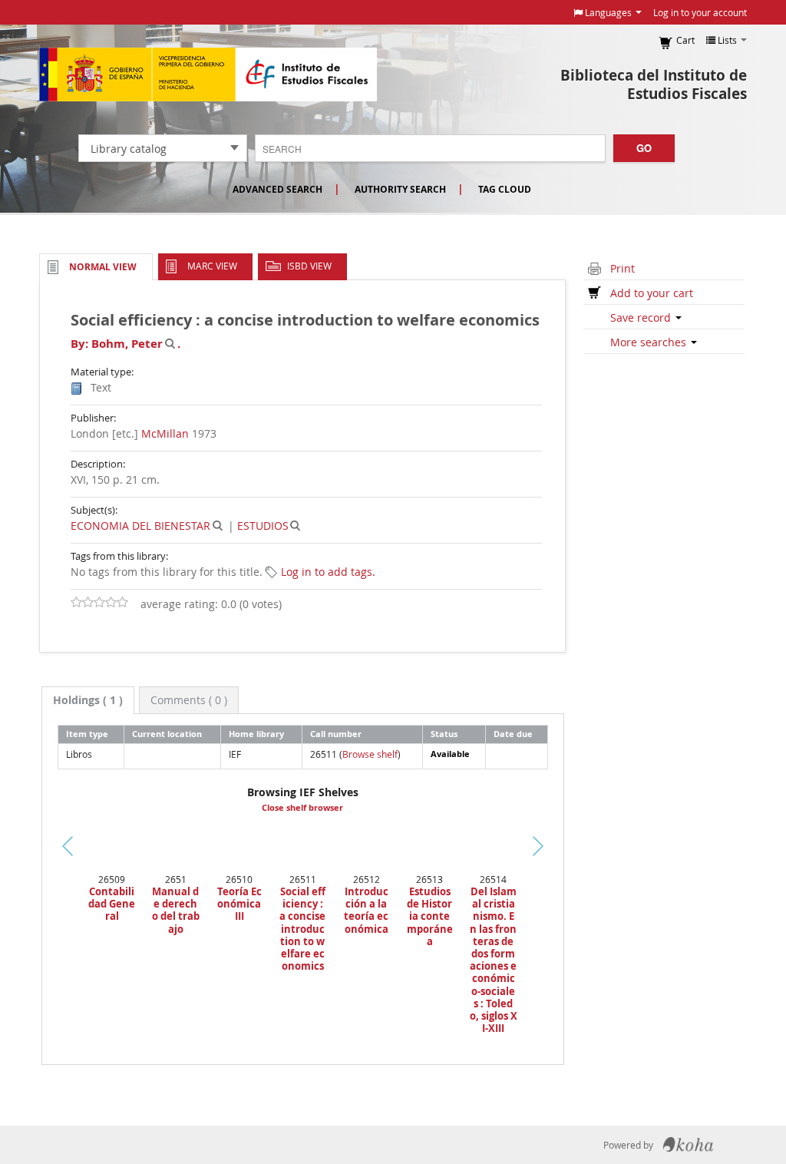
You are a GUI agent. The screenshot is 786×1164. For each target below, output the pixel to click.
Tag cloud (504, 189)
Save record (642, 317)
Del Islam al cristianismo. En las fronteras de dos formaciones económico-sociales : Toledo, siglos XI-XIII (493, 959)
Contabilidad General (111, 904)
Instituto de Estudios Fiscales (208, 74)
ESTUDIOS (263, 525)
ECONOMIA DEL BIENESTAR (140, 525)
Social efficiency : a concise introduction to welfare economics (302, 928)
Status (444, 733)
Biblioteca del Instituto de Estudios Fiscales (653, 84)
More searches (649, 342)
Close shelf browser (302, 807)
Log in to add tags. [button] (328, 571)
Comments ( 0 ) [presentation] (188, 700)
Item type (87, 733)
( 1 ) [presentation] (88, 700)
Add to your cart (651, 293)
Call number (336, 733)
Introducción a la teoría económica (366, 910)
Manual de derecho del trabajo (176, 910)
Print (622, 268)
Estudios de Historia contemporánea (430, 916)
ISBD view (309, 266)
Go (644, 148)
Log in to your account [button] (700, 12)
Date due (513, 733)
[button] (607, 12)
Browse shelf (370, 754)
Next (557, 846)
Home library (256, 733)
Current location (167, 733)
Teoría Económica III (239, 904)
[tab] (87, 700)
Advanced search (277, 189)
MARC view (212, 266)
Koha (688, 1144)
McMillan (165, 433)
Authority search (400, 189)
